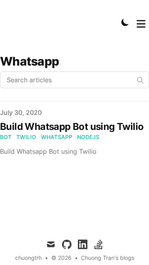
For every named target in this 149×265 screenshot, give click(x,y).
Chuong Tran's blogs (107, 257)
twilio (26, 136)
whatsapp (56, 136)
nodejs (88, 136)
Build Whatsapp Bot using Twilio (71, 126)
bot (6, 136)
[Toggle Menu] (141, 22)
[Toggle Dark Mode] (125, 22)
